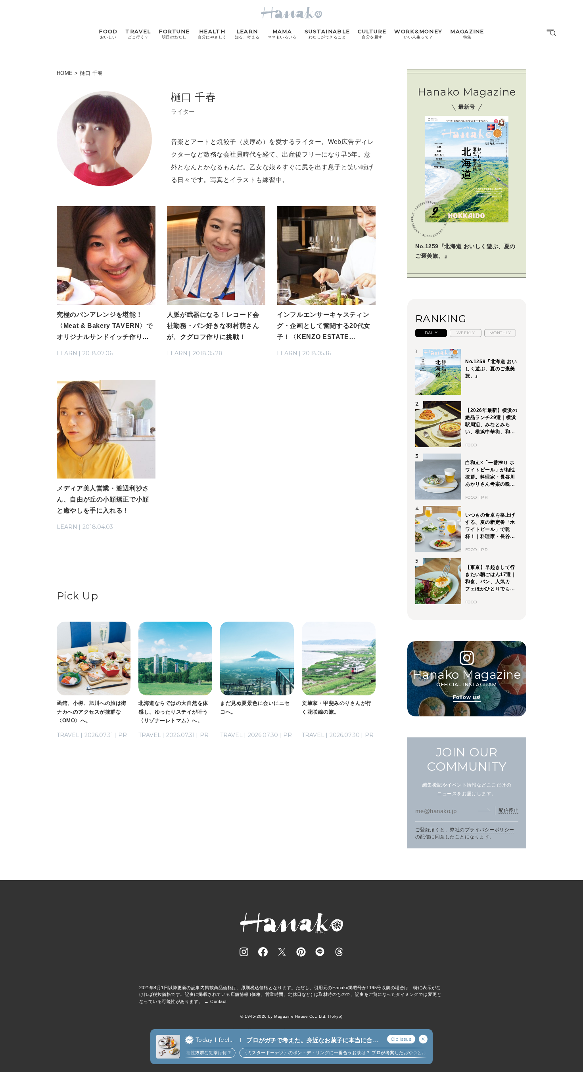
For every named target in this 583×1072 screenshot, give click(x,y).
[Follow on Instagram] (243, 951)
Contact (218, 1001)
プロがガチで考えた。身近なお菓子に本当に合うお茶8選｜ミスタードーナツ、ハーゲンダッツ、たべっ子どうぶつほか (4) (312, 1040)
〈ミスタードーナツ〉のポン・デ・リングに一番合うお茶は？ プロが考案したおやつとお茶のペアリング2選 (339, 1052)
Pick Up (77, 596)
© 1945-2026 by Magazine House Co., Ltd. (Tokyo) (291, 1016)
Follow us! (467, 697)
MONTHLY (500, 332)
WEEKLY (465, 332)
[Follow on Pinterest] (301, 951)
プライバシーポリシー (489, 830)
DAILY (431, 332)
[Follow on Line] (320, 951)
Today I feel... (215, 1040)
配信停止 (508, 810)
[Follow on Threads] (339, 951)
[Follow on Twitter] (282, 951)
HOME (65, 73)
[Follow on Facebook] (262, 951)
